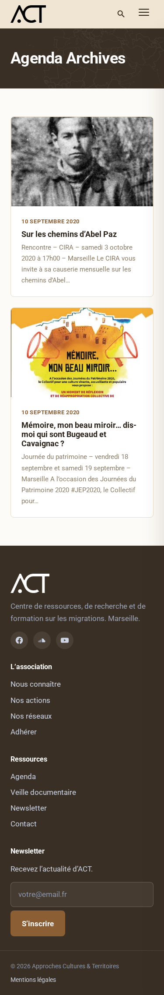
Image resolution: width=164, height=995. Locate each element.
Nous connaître (35, 684)
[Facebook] (19, 640)
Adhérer (23, 731)
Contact (23, 823)
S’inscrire (38, 923)
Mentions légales (33, 979)
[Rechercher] (121, 14)
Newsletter (28, 808)
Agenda (23, 776)
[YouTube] (64, 640)
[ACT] (28, 14)
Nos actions (30, 700)
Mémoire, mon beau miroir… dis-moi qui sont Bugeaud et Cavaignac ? (78, 434)
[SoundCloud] (42, 640)
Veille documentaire (43, 792)
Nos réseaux (31, 716)
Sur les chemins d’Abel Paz (69, 234)
